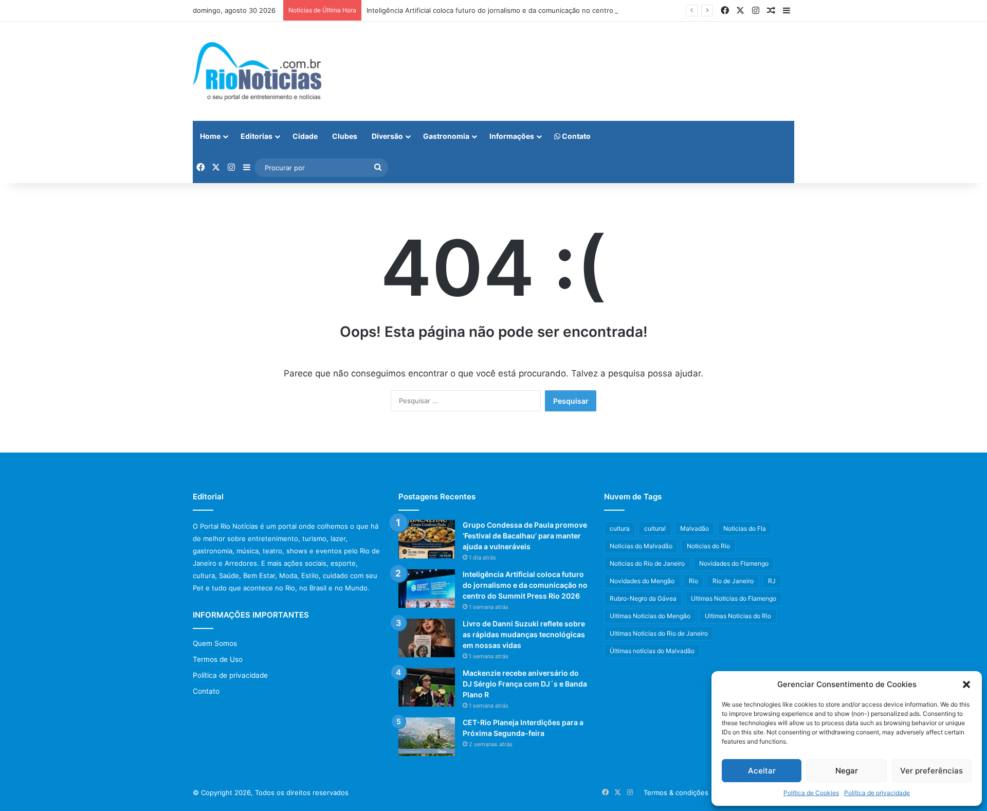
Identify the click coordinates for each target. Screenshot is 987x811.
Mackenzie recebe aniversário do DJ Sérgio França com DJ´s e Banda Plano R (525, 684)
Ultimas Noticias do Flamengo (733, 598)
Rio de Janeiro (733, 581)
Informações (511, 136)
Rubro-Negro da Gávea (643, 598)
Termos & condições (676, 792)
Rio (693, 581)
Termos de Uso (218, 659)
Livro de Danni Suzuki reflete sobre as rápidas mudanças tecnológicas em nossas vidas (524, 634)
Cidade (305, 136)
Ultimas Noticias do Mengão (650, 616)
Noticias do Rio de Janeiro (647, 563)
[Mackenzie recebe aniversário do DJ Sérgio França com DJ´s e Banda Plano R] (426, 687)
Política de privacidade (877, 793)
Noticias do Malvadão (641, 546)
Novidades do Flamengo (734, 563)
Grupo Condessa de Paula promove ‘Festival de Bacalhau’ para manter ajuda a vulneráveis (525, 535)
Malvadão (694, 528)
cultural (655, 528)
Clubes (344, 136)
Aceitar (762, 771)
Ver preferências (931, 771)
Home (210, 136)
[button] (966, 684)
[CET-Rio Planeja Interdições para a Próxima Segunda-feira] (426, 736)
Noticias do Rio (708, 546)
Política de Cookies (811, 793)
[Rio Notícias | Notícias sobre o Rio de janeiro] (257, 71)
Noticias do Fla (744, 528)
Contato (575, 136)
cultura (620, 528)
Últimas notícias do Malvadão (652, 651)
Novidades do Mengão (642, 581)
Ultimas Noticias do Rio (738, 616)
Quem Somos (215, 643)
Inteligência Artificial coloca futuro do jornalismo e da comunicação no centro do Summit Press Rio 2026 (533, 10)
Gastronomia (446, 136)
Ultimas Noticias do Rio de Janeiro (659, 633)
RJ (772, 581)
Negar (846, 771)
